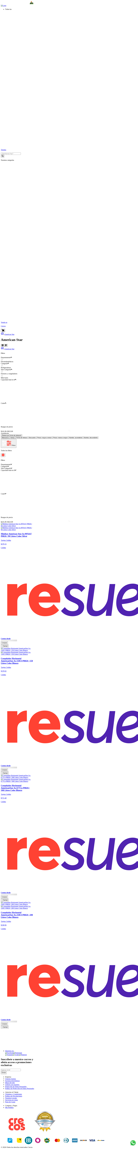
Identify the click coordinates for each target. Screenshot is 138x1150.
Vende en (4, 322)
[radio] (2, 345)
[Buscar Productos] (2, 156)
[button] (71, 9)
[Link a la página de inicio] (2, 334)
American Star (9, 334)
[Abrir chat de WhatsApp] (133, 1143)
